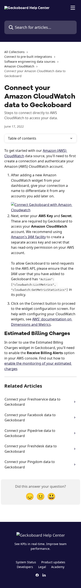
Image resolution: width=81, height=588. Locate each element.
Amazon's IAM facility (28, 237)
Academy (57, 567)
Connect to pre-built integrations (28, 57)
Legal (42, 567)
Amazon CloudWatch (19, 66)
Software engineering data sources (29, 61)
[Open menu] (73, 7)
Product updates (53, 562)
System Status (26, 562)
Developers (25, 567)
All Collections (14, 52)
